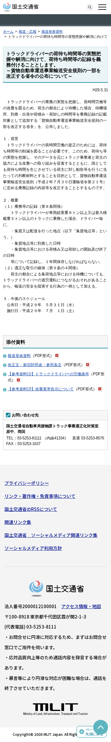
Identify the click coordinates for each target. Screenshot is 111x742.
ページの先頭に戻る (94, 732)
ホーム (8, 32)
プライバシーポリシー (26, 483)
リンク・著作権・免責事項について (39, 496)
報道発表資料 (52, 32)
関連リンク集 (17, 522)
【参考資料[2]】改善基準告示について (41, 389)
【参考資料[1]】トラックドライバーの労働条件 (48, 374)
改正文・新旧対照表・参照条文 (35, 365)
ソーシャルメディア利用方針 (33, 548)
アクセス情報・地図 (81, 606)
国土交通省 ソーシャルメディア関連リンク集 (50, 535)
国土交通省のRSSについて (30, 509)
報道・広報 (27, 32)
